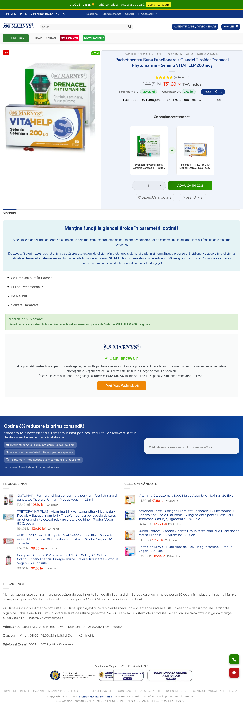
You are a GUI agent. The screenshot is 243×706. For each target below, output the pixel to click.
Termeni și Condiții (177, 690)
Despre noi (92, 13)
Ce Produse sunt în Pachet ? (32, 278)
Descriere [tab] (9, 213)
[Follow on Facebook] (6, 654)
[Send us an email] (20, 654)
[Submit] (129, 27)
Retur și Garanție (148, 690)
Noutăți (51, 38)
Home (38, 38)
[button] (230, 27)
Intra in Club (213, 91)
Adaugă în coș (190, 185)
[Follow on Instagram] (13, 654)
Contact (129, 13)
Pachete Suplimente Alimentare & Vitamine (187, 54)
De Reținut (19, 296)
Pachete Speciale (137, 54)
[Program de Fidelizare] (234, 673)
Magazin (38, 690)
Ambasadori (147, 13)
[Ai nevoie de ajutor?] (234, 659)
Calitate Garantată (25, 305)
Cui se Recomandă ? (27, 287)
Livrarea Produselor (62, 690)
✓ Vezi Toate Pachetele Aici (121, 385)
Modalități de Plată (222, 690)
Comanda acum (158, 4)
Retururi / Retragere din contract (106, 690)
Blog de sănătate (112, 13)
